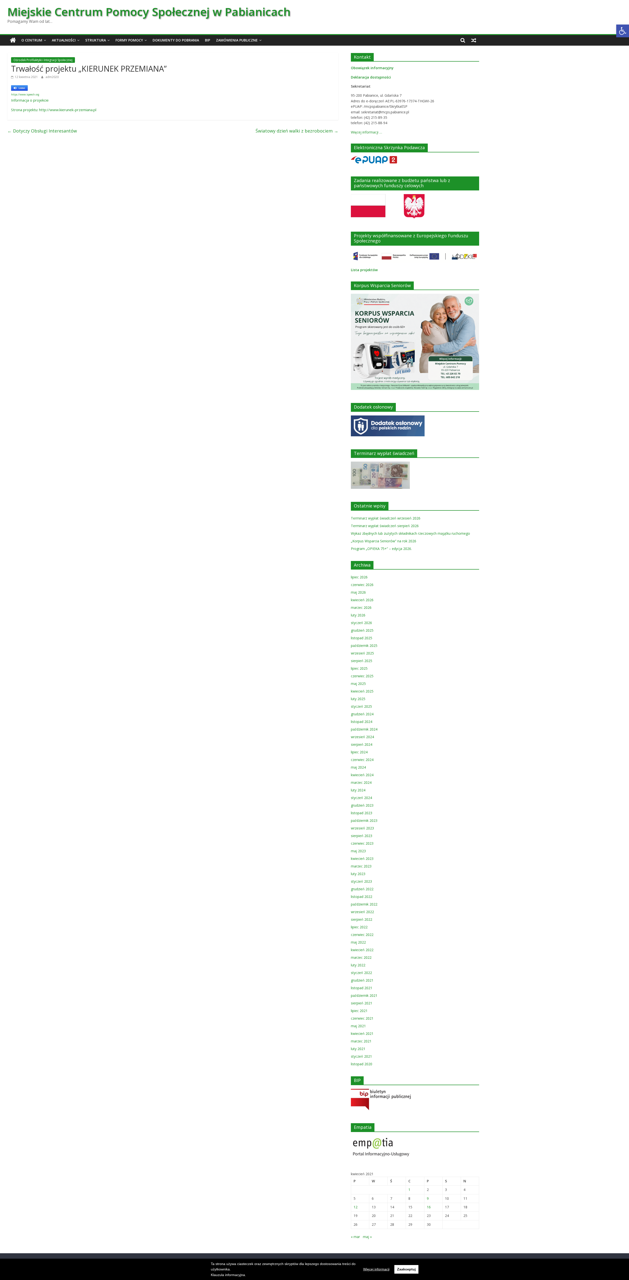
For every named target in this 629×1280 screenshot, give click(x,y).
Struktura (95, 40)
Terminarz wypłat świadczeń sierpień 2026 (385, 525)
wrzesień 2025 (362, 653)
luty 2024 (358, 790)
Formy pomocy (129, 40)
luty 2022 (358, 965)
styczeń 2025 (361, 706)
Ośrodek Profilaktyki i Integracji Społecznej (43, 60)
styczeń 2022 (361, 972)
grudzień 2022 (362, 889)
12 (355, 1207)
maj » (367, 1236)
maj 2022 (358, 942)
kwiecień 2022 (362, 949)
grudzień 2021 (362, 980)
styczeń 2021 (361, 1056)
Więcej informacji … (366, 132)
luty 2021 (358, 1048)
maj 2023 (358, 851)
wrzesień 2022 (362, 911)
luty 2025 (358, 698)
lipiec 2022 (359, 927)
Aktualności (64, 40)
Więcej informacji (376, 1269)
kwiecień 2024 (362, 775)
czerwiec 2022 (362, 934)
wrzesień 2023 (362, 828)
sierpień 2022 (361, 919)
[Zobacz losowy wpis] (473, 40)
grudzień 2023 (362, 805)
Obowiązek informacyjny (372, 68)
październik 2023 (364, 820)
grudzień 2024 (362, 714)
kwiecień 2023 (362, 858)
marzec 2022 (361, 957)
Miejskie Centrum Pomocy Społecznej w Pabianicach (149, 11)
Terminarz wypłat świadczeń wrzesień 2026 (385, 518)
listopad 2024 (361, 721)
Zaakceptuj (406, 1269)
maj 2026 (358, 592)
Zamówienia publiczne (237, 40)
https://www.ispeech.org (25, 94)
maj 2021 (358, 1026)
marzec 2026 (361, 607)
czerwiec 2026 (362, 584)
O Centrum (31, 40)
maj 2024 (358, 767)
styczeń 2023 (361, 881)
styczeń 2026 (361, 622)
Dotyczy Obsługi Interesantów (42, 131)
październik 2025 (364, 645)
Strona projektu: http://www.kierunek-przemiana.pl (53, 109)
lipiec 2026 (359, 577)
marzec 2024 (361, 782)
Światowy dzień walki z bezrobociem (297, 131)
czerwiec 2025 (362, 676)
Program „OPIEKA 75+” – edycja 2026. (381, 548)
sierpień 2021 (361, 1003)
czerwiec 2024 (362, 759)
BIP (207, 40)
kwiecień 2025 (362, 691)
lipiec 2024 (359, 752)
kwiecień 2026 (362, 600)
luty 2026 (358, 615)
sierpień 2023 (361, 835)
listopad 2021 (361, 988)
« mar (355, 1236)
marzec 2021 (361, 1041)
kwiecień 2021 (362, 1033)
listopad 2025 (361, 638)
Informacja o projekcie (30, 100)
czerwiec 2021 (362, 1018)
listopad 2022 (361, 896)
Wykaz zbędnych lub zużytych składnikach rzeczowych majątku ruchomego (410, 533)
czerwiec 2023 (362, 843)
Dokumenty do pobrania (176, 40)
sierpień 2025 (361, 660)
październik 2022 (364, 904)
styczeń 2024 (361, 797)
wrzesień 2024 (362, 736)
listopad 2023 (361, 813)
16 (429, 1207)
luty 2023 (358, 873)
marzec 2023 (361, 866)
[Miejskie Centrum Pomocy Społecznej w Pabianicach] (12, 40)
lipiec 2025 (359, 668)
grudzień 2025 (362, 630)
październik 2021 (364, 995)
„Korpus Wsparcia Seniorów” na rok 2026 (383, 541)
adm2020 (52, 77)
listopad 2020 (361, 1064)
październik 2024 (364, 729)
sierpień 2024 (361, 744)
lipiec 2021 (359, 1010)
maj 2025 (358, 683)
